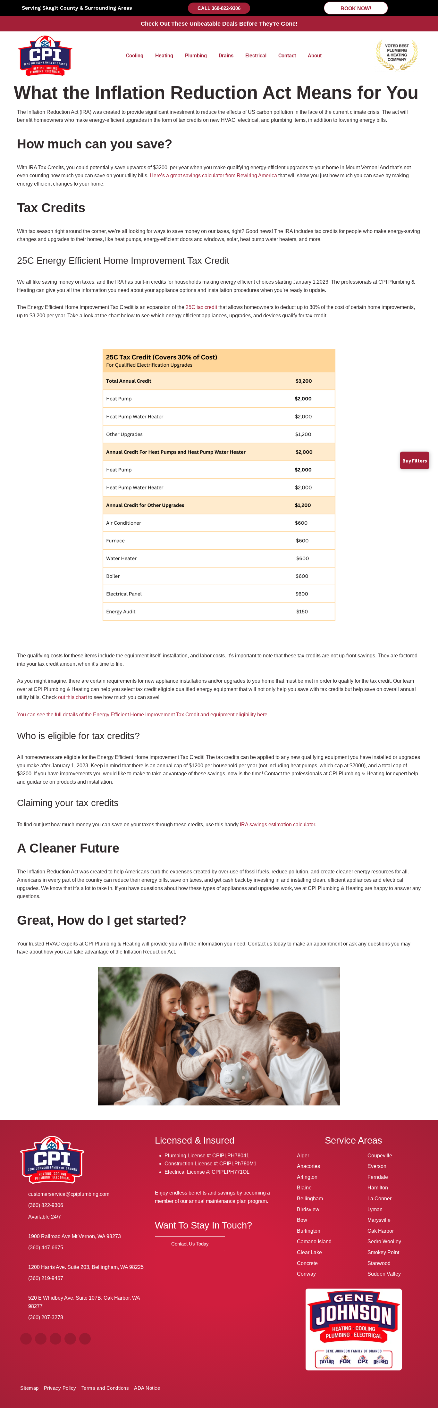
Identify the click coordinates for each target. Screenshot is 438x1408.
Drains (226, 56)
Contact (287, 56)
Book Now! (356, 8)
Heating (164, 56)
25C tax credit (201, 307)
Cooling (134, 56)
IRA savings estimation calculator (277, 824)
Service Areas (353, 1140)
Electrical (255, 56)
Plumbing (196, 56)
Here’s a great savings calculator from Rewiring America (213, 175)
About (315, 56)
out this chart (72, 697)
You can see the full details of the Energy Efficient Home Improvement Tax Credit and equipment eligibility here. (143, 714)
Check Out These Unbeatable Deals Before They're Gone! (219, 24)
